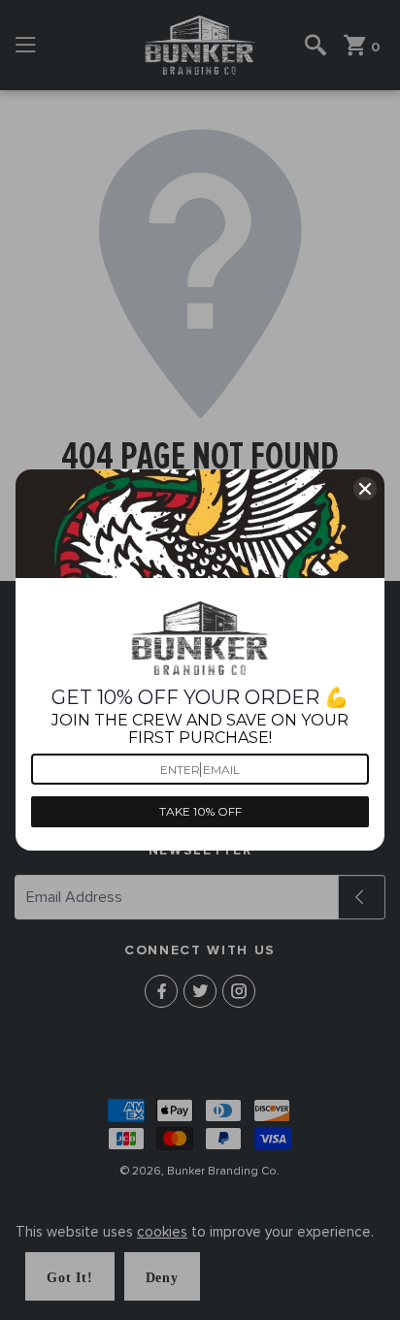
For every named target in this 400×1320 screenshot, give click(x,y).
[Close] (365, 488)
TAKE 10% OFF (200, 811)
